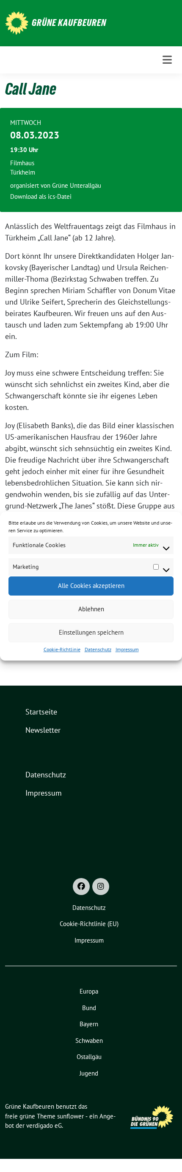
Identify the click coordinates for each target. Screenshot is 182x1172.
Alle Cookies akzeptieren (91, 586)
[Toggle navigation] (167, 60)
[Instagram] (100, 886)
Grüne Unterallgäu (76, 185)
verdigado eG (44, 1125)
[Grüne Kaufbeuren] (16, 22)
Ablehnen (91, 609)
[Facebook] (81, 886)
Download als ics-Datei (41, 196)
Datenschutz (98, 649)
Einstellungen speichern (91, 632)
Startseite (41, 712)
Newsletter (43, 730)
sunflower (70, 1116)
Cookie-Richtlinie (62, 649)
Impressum (127, 649)
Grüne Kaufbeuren (69, 22)
